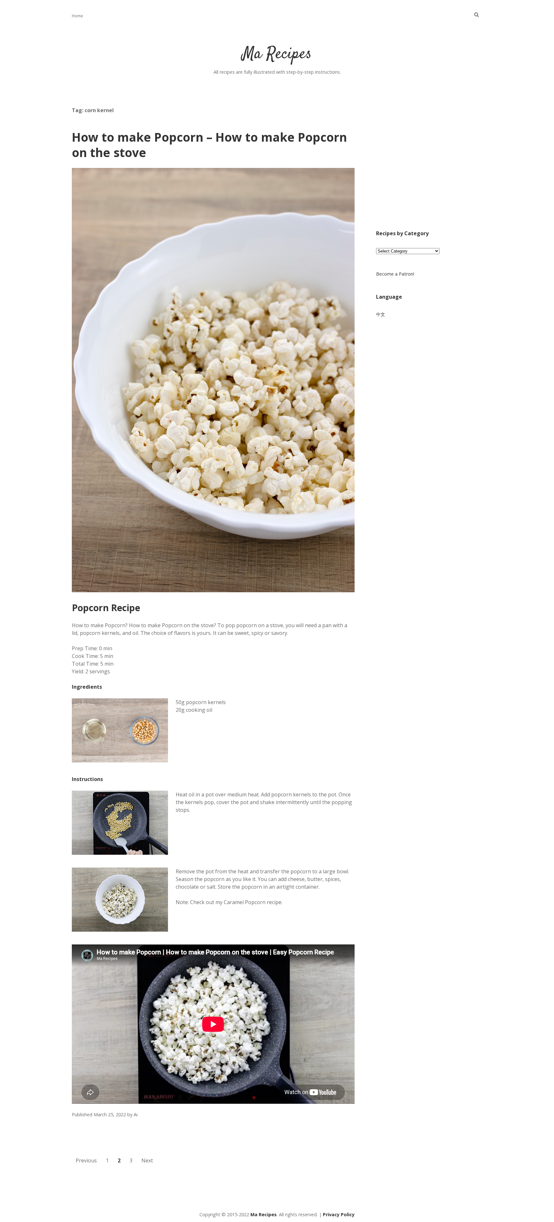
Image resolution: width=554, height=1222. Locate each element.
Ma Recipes (277, 54)
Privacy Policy (339, 1214)
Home (77, 16)
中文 (380, 314)
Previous (86, 1160)
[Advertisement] (429, 167)
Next (147, 1160)
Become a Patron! (395, 274)
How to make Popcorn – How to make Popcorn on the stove (209, 145)
